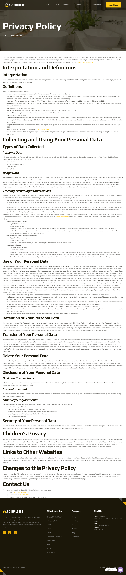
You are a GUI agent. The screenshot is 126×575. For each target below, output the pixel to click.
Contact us (96, 5)
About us (56, 5)
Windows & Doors (53, 521)
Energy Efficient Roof (54, 517)
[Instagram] (9, 532)
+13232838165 (24, 495)
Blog (87, 5)
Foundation (51, 541)
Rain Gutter (51, 552)
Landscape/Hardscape (54, 537)
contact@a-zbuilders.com (21, 492)
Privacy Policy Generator (84, 62)
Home (48, 5)
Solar (49, 529)
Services (66, 5)
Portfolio (78, 5)
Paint (49, 533)
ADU (48, 544)
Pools (49, 548)
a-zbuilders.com (43, 129)
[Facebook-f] (4, 532)
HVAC (49, 525)
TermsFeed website (62, 217)
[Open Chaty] (120, 570)
